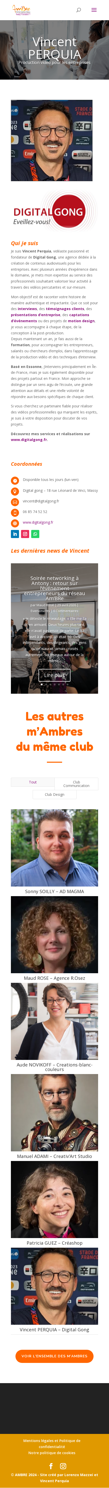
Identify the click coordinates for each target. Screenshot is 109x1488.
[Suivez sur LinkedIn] (15, 534)
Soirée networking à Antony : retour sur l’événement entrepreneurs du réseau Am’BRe (54, 588)
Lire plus (54, 675)
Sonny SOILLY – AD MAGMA (54, 891)
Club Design (54, 794)
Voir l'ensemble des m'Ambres (54, 1356)
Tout (33, 782)
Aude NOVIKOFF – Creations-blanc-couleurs (55, 1067)
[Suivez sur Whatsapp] (35, 534)
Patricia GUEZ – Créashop (55, 1243)
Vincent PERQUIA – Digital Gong (54, 1330)
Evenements (40, 611)
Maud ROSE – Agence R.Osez (54, 978)
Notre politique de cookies (51, 1452)
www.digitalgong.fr (38, 522)
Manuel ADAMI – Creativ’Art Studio (54, 1156)
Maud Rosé (45, 605)
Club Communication (76, 784)
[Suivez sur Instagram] (25, 534)
